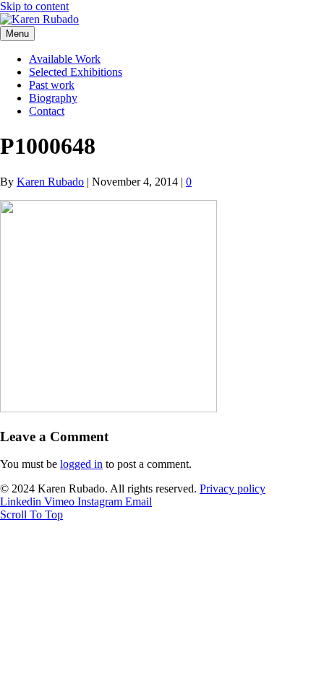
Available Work (65, 59)
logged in (81, 464)
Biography (53, 98)
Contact (46, 111)
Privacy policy (232, 488)
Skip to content (34, 6)
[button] (31, 514)
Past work (51, 85)
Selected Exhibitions (75, 72)
